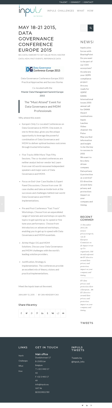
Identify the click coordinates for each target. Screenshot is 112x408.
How (20, 371)
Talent (64, 2)
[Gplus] (91, 405)
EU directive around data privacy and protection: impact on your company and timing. (86, 266)
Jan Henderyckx (50, 294)
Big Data (23, 55)
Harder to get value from (42, 55)
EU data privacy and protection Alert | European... (86, 285)
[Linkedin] (87, 405)
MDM (27, 59)
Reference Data (52, 59)
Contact (88, 2)
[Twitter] (82, 405)
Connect (76, 2)
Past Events (36, 59)
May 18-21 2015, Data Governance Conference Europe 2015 (37, 39)
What (21, 366)
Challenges (23, 361)
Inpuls (21, 355)
